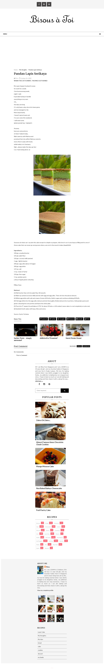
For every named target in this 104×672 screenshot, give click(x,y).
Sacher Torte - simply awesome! (23, 339)
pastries (61, 541)
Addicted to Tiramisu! (48, 338)
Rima (48, 567)
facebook (86, 346)
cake (37, 526)
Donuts (47, 530)
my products (60, 537)
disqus (79, 346)
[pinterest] (49, 4)
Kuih (37, 534)
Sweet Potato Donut (73, 338)
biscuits (38, 523)
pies (46, 544)
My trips (51, 541)
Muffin (38, 537)
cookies (59, 526)
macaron (58, 534)
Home (15, 70)
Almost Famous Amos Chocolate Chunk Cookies (49, 443)
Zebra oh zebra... (43, 420)
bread (47, 523)
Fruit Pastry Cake (43, 510)
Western (47, 548)
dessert (38, 530)
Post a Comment (21, 355)
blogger (73, 346)
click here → (39, 381)
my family (48, 537)
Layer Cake (47, 534)
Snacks (38, 548)
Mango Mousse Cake (45, 466)
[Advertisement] (52, 54)
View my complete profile (45, 590)
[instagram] (44, 4)
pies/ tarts (55, 544)
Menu (5, 34)
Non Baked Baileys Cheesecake (49, 488)
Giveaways (57, 530)
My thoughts (39, 541)
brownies (56, 523)
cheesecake (48, 526)
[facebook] (39, 4)
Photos (38, 544)
